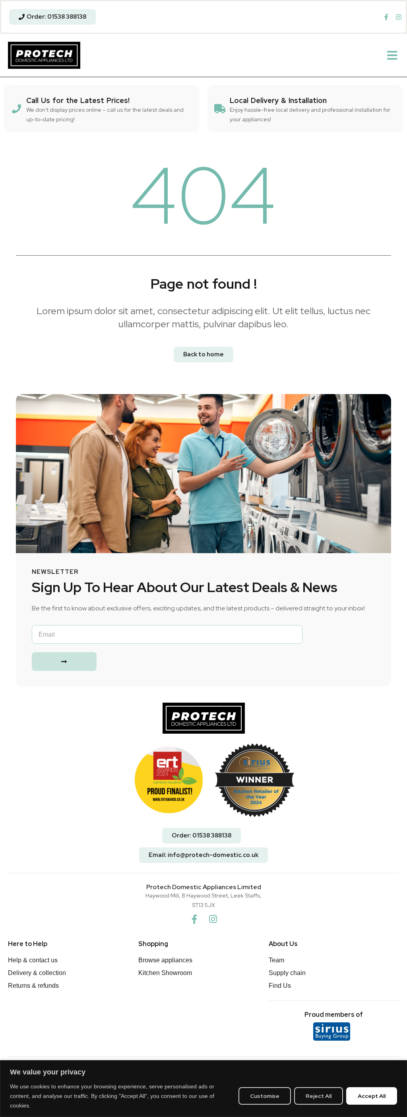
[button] (392, 55)
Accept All (372, 1096)
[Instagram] (213, 919)
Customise (264, 1096)
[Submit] (64, 661)
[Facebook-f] (194, 919)
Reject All (318, 1096)
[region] (203, 1088)
